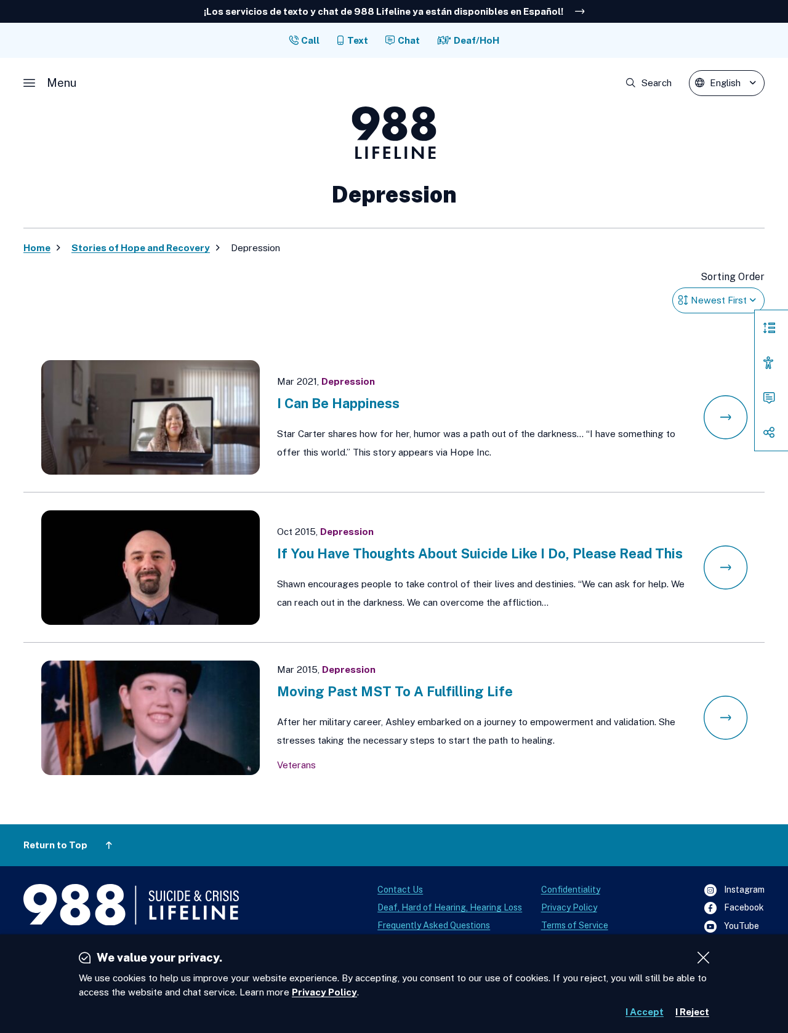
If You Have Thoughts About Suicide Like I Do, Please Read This (480, 553)
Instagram (734, 890)
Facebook (734, 908)
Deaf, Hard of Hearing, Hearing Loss (449, 907)
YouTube (731, 927)
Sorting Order (733, 277)
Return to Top (55, 845)
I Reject (692, 1012)
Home (36, 248)
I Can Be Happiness (338, 403)
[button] (49, 83)
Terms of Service (574, 925)
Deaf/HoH (476, 40)
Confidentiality (570, 889)
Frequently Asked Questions (433, 925)
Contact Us (400, 889)
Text (357, 40)
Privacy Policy (569, 907)
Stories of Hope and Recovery (140, 248)
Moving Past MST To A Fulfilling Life (395, 691)
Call (310, 40)
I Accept (644, 1012)
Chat (409, 40)
